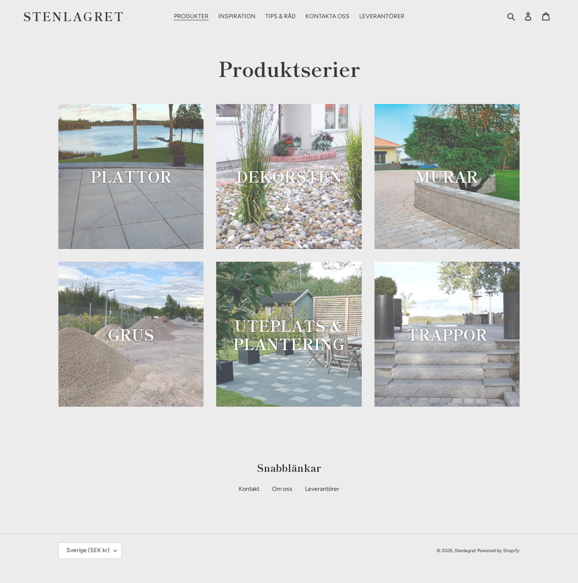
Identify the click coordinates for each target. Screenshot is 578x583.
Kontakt (249, 489)
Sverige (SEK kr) (88, 550)
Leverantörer (322, 489)
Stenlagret (73, 16)
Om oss (282, 489)
